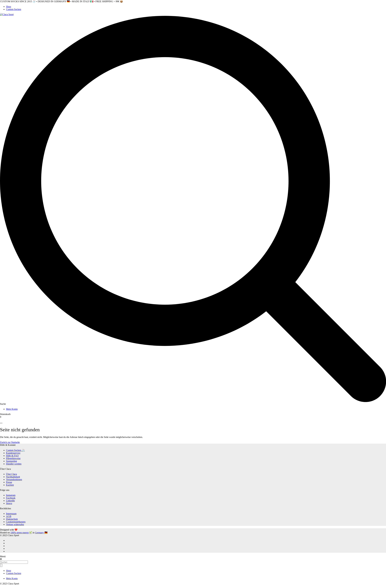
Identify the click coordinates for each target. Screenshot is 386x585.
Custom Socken (13, 9)
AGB (8, 516)
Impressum (11, 513)
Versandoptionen (14, 479)
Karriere (10, 485)
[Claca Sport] (7, 14)
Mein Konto (12, 409)
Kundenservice (13, 453)
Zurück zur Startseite (10, 442)
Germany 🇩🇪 (41, 532)
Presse (9, 482)
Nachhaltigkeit (13, 476)
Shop (8, 6)
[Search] (1, 423)
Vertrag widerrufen (15, 524)
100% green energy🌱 (21, 532)
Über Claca (11, 474)
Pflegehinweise (13, 458)
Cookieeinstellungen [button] (15, 521)
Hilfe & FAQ (12, 455)
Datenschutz (12, 519)
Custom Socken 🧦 (15, 450)
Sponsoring (11, 461)
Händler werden (13, 464)
